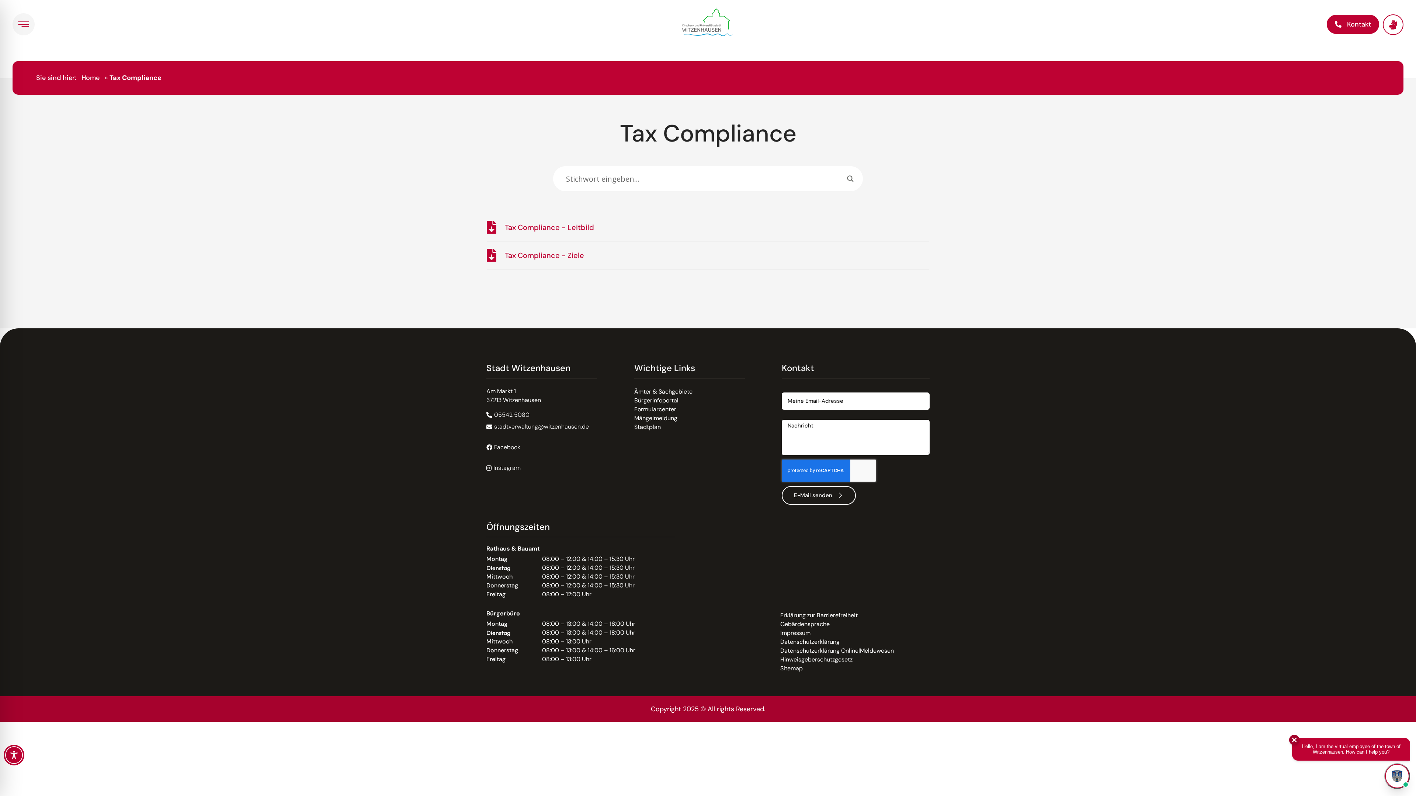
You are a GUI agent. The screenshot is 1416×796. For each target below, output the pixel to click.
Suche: (562, 162)
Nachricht (795, 417)
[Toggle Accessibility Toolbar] (14, 755)
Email (789, 389)
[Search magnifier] (850, 179)
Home (90, 77)
